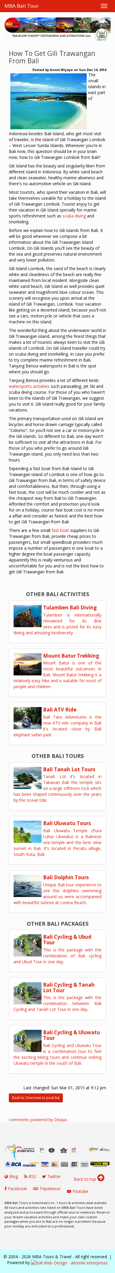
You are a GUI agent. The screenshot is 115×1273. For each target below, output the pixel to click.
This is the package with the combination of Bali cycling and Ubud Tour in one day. (57, 955)
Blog (13, 1176)
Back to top (85, 1179)
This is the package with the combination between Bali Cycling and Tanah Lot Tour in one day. (57, 1003)
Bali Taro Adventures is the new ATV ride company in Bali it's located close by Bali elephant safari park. (57, 726)
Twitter (53, 1176)
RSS (31, 1176)
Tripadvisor (49, 1188)
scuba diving (74, 216)
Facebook (17, 1188)
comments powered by (38, 1119)
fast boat (61, 530)
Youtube (79, 1191)
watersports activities (29, 386)
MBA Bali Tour (21, 5)
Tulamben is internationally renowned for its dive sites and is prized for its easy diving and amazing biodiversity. (57, 623)
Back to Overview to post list (36, 1097)
